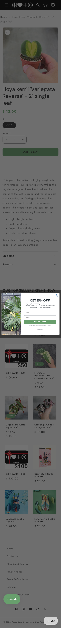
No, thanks (40, 329)
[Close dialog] (57, 295)
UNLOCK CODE (40, 322)
